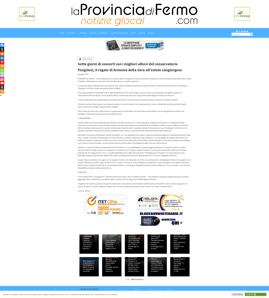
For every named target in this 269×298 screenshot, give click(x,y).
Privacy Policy (123, 289)
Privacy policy (260, 294)
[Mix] (2, 66)
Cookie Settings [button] (238, 294)
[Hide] (1, 95)
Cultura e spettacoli (119, 33)
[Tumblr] (2, 87)
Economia (103, 33)
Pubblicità (137, 289)
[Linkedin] (2, 58)
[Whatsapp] (2, 70)
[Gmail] (2, 75)
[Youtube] (2, 83)
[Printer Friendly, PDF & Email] (84, 191)
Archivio (170, 289)
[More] (2, 91)
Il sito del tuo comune (154, 289)
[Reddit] (2, 54)
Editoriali (71, 33)
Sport (133, 33)
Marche (142, 33)
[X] (2, 49)
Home (61, 33)
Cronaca (83, 33)
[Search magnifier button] (251, 34)
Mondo (151, 33)
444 (132, 279)
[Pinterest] (2, 62)
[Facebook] (2, 45)
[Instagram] (2, 79)
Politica (92, 33)
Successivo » (139, 279)
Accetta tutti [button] (249, 294)
